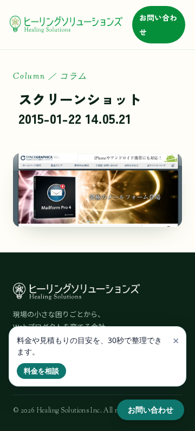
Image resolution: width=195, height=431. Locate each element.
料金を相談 (41, 371)
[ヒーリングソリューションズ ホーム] (66, 25)
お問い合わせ (158, 24)
